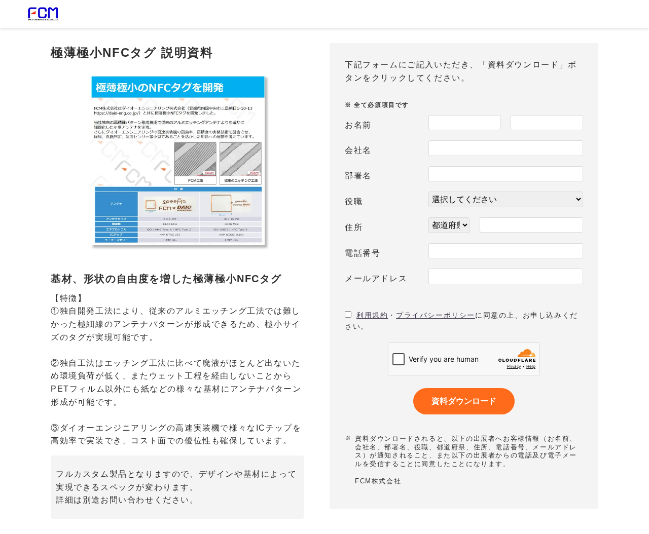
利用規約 (372, 315)
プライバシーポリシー (435, 315)
